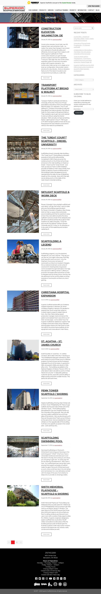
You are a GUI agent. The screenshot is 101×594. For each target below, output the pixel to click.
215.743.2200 (50, 553)
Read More (46, 77)
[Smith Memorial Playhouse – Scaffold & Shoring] (23, 495)
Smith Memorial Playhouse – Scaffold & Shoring (55, 490)
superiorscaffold (57, 39)
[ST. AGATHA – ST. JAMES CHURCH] (23, 350)
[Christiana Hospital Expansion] (23, 301)
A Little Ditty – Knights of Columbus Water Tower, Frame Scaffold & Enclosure (84, 38)
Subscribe (79, 112)
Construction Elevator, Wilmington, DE (52, 32)
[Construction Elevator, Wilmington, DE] (23, 37)
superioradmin (58, 398)
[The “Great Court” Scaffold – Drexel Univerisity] (23, 148)
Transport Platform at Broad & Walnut (55, 88)
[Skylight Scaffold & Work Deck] (23, 211)
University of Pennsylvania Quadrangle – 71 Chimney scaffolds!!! (82, 45)
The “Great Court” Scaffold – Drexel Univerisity (54, 141)
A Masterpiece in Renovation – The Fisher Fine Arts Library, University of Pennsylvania (83, 52)
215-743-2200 (93, 6)
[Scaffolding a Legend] (23, 251)
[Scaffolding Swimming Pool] (23, 446)
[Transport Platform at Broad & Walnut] (23, 93)
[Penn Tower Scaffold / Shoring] (23, 399)
